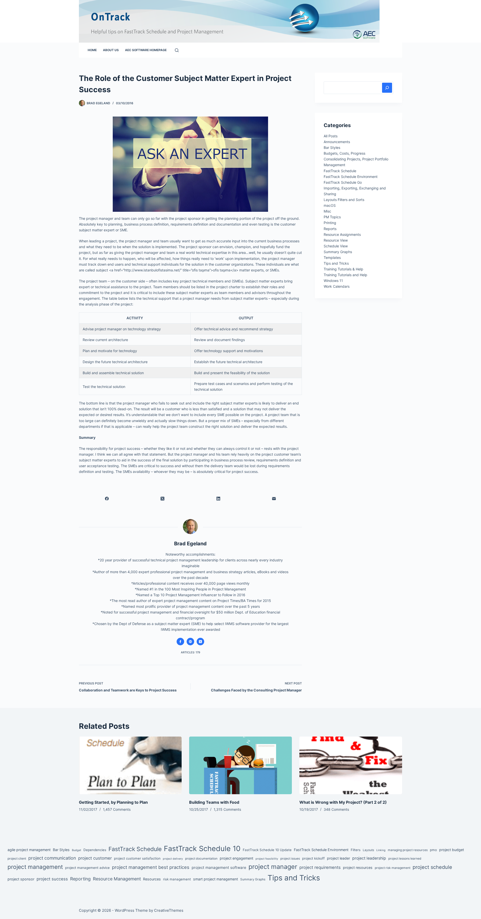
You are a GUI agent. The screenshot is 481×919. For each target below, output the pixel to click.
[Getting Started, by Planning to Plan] (130, 765)
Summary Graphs (338, 252)
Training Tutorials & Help (343, 269)
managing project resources (408, 850)
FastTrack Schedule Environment (351, 176)
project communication (52, 858)
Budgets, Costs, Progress (344, 153)
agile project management (29, 850)
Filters (355, 850)
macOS (330, 205)
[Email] (274, 498)
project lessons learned (404, 858)
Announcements (337, 142)
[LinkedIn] (218, 498)
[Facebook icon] (180, 641)
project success (52, 878)
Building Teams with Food (214, 802)
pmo (433, 850)
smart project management (215, 879)
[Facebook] (107, 498)
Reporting (80, 878)
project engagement (236, 858)
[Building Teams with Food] (240, 765)
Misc (327, 211)
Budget (76, 850)
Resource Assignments (342, 234)
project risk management (392, 868)
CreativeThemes (168, 910)
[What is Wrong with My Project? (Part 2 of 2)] (350, 765)
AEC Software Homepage (146, 50)
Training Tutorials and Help (345, 275)
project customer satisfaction (137, 858)
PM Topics (332, 217)
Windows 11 (333, 280)
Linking (381, 850)
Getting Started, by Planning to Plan (113, 802)
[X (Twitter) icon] (200, 641)
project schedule (432, 867)
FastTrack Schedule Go (343, 182)
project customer (95, 858)
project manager (273, 866)
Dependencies (94, 850)
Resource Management (117, 878)
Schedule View (336, 246)
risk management (177, 879)
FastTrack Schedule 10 (202, 848)
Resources (152, 879)
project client (17, 858)
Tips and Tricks (336, 263)
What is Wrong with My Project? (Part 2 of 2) (343, 802)
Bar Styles (332, 147)
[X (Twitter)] (163, 498)
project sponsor (21, 879)
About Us (111, 50)
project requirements (320, 867)
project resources (358, 867)
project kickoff (313, 858)
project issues (290, 858)
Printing (330, 223)
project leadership (369, 858)
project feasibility (267, 858)
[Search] (177, 50)
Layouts (368, 850)
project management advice (87, 868)
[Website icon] (190, 641)
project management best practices (150, 867)
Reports (330, 229)
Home (92, 50)
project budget (451, 850)
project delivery (173, 858)
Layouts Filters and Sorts (344, 199)
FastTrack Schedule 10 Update (267, 850)
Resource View (336, 240)
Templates (332, 257)
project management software (219, 867)
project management (35, 866)
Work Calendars (336, 286)
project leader (338, 858)
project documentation (201, 858)
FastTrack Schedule (340, 171)
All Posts (330, 136)
